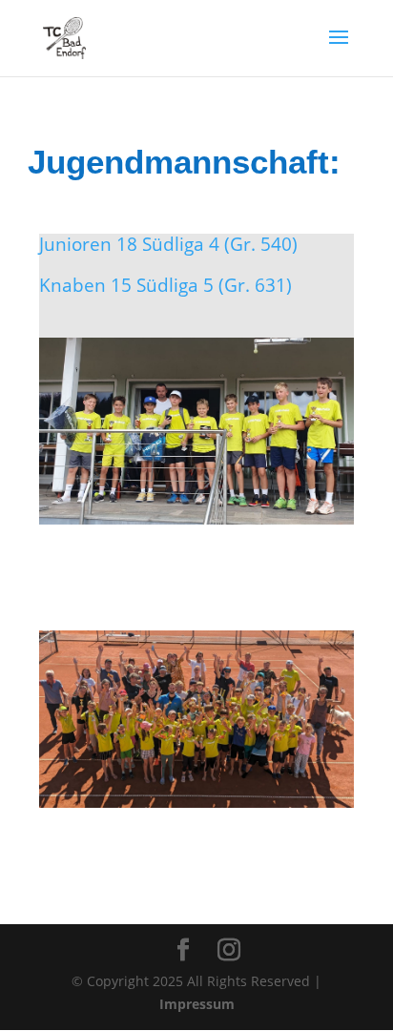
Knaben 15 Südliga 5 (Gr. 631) (165, 285)
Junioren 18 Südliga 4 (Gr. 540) (168, 244)
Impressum (196, 1004)
